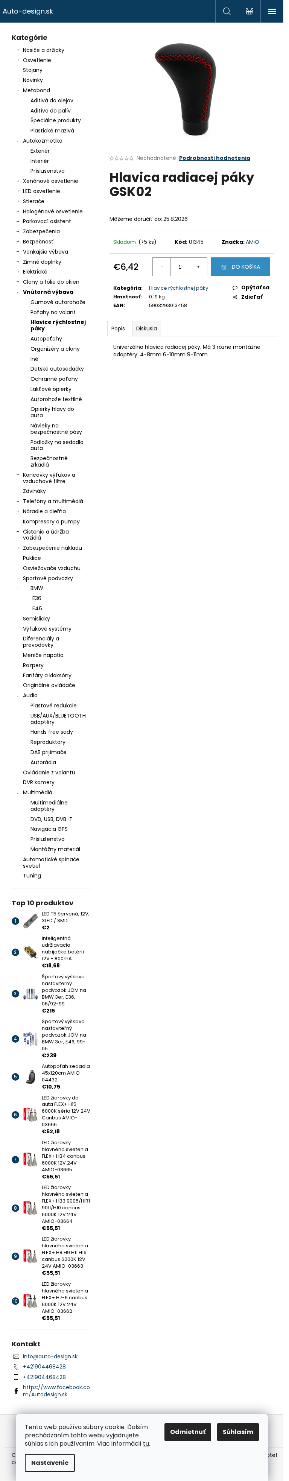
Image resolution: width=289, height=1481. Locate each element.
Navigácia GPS (49, 829)
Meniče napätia (43, 655)
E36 (36, 598)
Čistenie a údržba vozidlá (46, 535)
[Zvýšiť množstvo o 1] (198, 267)
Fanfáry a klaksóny (47, 675)
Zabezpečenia (41, 231)
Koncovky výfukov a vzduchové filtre (49, 478)
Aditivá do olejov (51, 100)
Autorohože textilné (56, 399)
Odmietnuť (187, 1432)
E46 (37, 608)
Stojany (33, 70)
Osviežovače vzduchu (52, 568)
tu (146, 1443)
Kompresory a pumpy (51, 521)
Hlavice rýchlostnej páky (58, 325)
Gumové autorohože (57, 302)
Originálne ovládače (49, 685)
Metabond (36, 90)
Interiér (39, 161)
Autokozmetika (42, 140)
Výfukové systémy (47, 629)
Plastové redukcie (53, 705)
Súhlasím (238, 1432)
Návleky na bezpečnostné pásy (56, 429)
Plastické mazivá (52, 130)
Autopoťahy (46, 338)
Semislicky (36, 618)
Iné (34, 359)
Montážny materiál (55, 849)
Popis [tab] (118, 328)
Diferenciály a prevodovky (41, 642)
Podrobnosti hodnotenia (214, 158)
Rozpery (33, 665)
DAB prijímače (48, 752)
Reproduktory (47, 742)
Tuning (32, 875)
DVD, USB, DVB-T (51, 819)
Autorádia (43, 762)
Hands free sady (51, 732)
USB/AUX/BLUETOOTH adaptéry (58, 719)
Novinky (33, 80)
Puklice (32, 558)
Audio (30, 695)
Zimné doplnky (42, 262)
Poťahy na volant (53, 312)
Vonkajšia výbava (45, 251)
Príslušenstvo (47, 171)
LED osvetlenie (41, 191)
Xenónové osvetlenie (50, 181)
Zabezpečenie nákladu (52, 548)
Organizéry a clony (55, 349)
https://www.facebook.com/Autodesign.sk (56, 1391)
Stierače (33, 201)
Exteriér (40, 151)
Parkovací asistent (47, 221)
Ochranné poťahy (54, 379)
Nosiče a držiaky (43, 50)
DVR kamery (39, 782)
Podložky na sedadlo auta (57, 445)
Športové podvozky (48, 578)
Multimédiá (37, 792)
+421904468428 (44, 1366)
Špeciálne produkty (55, 120)
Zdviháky (34, 491)
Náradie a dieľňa (44, 511)
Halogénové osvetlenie (53, 211)
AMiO (252, 242)
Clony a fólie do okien (51, 282)
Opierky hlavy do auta (52, 412)
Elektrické (35, 271)
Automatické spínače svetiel (51, 863)
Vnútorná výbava (48, 292)
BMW (36, 588)
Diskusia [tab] (146, 328)
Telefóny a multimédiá (53, 501)
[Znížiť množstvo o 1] (162, 267)
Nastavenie (49, 1462)
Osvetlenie (37, 60)
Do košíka (246, 267)
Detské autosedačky (57, 369)
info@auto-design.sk (50, 1356)
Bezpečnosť (38, 241)
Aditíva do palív (50, 110)
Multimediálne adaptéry (49, 806)
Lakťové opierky (50, 389)
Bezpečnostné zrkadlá (49, 461)
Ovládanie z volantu (49, 772)
